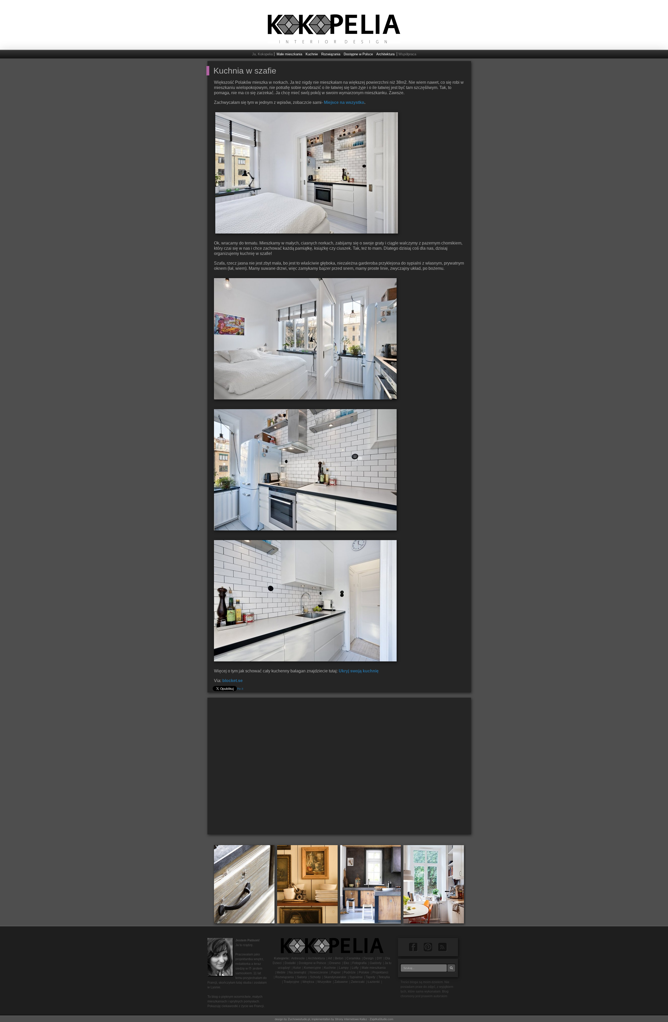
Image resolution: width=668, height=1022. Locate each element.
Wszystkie (324, 982)
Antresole (298, 958)
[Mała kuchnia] (433, 884)
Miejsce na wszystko (344, 102)
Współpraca (407, 54)
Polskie (364, 972)
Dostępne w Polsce (358, 54)
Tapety (370, 977)
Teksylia (384, 977)
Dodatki (290, 963)
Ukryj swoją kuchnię (359, 671)
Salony (302, 977)
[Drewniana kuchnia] (244, 884)
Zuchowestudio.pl (299, 1019)
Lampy (344, 968)
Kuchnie (312, 54)
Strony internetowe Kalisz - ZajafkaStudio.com (364, 1019)
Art (330, 958)
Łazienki (374, 982)
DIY (379, 958)
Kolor (297, 968)
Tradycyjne (291, 982)
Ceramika (353, 958)
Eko (346, 963)
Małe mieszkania (289, 54)
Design (368, 958)
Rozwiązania (330, 54)
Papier (336, 972)
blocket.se (232, 680)
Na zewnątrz (297, 972)
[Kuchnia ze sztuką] (307, 884)
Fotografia (359, 963)
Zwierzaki (358, 982)
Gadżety (375, 963)
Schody (315, 977)
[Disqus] (339, 768)
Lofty (355, 968)
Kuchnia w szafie (244, 70)
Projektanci (380, 972)
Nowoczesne (318, 972)
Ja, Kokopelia (262, 54)
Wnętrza (308, 982)
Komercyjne (312, 968)
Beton (339, 958)
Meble (281, 972)
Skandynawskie (335, 977)
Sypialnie (356, 977)
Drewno (335, 963)
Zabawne (341, 982)
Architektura (385, 54)
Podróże (350, 972)
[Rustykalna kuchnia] (370, 884)
